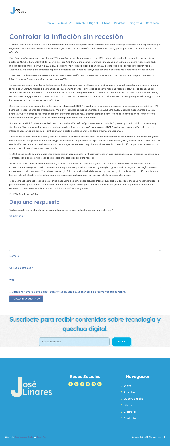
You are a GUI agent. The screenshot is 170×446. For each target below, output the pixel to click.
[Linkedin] (94, 384)
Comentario (17, 215)
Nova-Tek (41, 437)
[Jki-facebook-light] (70, 384)
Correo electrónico (21, 267)
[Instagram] (76, 384)
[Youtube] (88, 384)
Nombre (14, 255)
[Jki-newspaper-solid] (99, 384)
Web (12, 279)
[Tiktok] (82, 384)
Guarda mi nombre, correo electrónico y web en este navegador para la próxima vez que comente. (69, 291)
